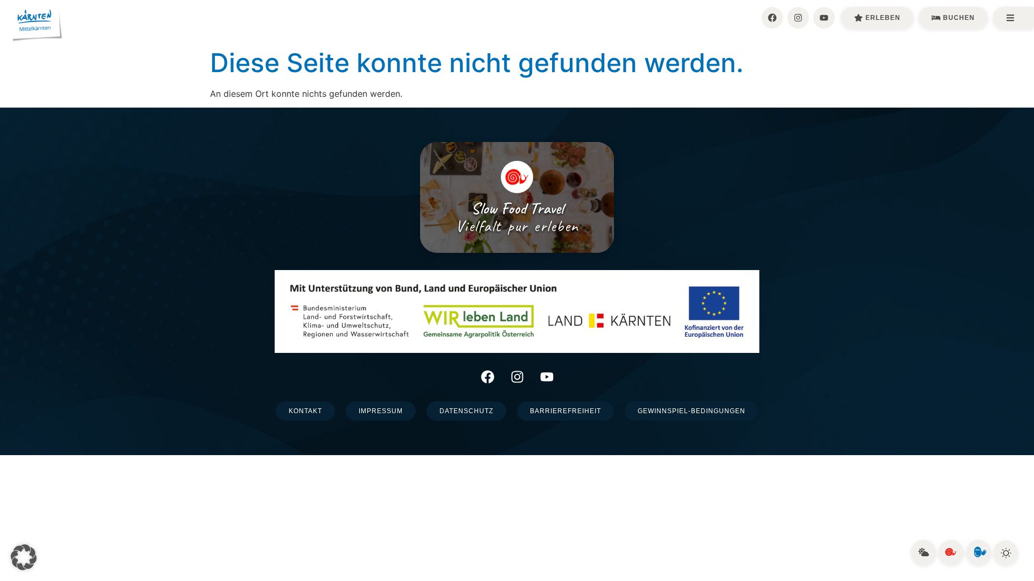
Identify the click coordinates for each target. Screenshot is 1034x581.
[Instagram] (798, 18)
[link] (923, 552)
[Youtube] (824, 18)
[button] (23, 557)
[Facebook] (772, 18)
